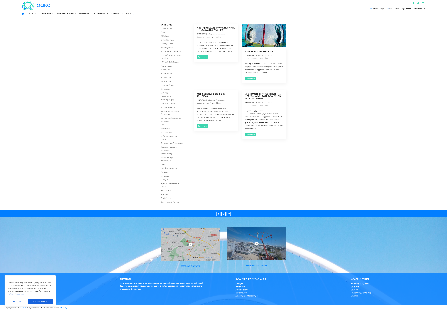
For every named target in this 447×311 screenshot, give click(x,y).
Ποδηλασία (165, 128)
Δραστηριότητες (203, 37)
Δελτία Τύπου (166, 77)
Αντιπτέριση (165, 70)
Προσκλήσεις (166, 153)
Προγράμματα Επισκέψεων (172, 143)
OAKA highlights (167, 40)
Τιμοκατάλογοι (166, 190)
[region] (30, 290)
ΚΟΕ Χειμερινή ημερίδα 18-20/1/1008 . (211, 95)
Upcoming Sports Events (171, 51)
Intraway (63, 308)
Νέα (162, 124)
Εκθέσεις (164, 93)
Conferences (166, 28)
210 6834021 (394, 9)
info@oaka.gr (378, 9)
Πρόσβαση (406, 9)
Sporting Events (167, 43)
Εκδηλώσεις (165, 89)
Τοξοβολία (165, 194)
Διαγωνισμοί (166, 81)
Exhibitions (165, 36)
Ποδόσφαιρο (166, 132)
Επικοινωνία (419, 9)
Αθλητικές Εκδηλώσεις (216, 34)
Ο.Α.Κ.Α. (22, 308)
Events (163, 32)
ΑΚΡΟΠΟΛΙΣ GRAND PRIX (259, 51)
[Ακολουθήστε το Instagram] (418, 3)
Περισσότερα (202, 57)
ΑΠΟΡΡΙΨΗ (17, 301)
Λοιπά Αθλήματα (168, 107)
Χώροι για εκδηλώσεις (170, 202)
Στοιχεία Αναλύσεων (169, 168)
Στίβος (163, 164)
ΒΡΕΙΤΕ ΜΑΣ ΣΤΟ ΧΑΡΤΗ (190, 266)
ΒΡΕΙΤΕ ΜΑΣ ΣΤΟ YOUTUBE (256, 265)
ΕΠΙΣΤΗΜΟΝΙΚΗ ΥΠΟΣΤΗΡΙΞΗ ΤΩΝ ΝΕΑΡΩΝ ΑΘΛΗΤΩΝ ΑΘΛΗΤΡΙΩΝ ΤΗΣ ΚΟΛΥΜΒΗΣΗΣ (263, 96)
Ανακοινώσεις (166, 66)
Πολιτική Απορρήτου (16, 294)
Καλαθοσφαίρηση (168, 103)
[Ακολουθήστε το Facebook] (413, 3)
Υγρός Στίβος (215, 37)
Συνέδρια (164, 180)
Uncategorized (167, 47)
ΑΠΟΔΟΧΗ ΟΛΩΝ (40, 301)
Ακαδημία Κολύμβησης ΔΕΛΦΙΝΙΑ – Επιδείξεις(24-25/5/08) (216, 28)
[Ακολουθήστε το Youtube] (423, 3)
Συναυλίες (165, 172)
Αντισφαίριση (166, 73)
